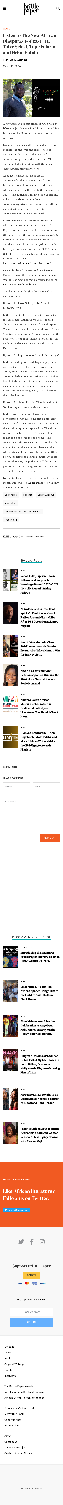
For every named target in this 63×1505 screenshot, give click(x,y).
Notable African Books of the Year (24, 1392)
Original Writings (14, 1364)
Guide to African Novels (18, 1453)
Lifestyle (9, 1346)
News (31, 948)
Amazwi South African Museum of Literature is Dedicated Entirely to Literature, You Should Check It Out (39, 708)
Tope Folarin (10, 519)
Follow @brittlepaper (17, 1210)
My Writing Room (14, 1414)
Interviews (10, 1375)
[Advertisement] (31, 893)
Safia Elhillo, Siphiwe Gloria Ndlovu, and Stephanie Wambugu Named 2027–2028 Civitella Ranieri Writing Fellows (39, 584)
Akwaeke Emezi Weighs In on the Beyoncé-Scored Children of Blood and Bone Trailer (40, 1098)
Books (8, 1358)
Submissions (12, 1425)
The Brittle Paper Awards (18, 1386)
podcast (27, 494)
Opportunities (12, 1419)
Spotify (7, 284)
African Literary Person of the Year (24, 1397)
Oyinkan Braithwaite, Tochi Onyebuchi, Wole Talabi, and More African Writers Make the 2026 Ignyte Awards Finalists (39, 741)
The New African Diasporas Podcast (23, 511)
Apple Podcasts (26, 284)
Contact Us (11, 1441)
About (7, 1435)
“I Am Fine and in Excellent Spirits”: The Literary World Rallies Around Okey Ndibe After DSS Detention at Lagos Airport (39, 617)
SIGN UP (31, 1322)
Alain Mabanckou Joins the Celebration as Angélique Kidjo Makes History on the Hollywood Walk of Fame (38, 1027)
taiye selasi (10, 503)
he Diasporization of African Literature (26, 263)
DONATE (31, 1275)
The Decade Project (15, 1447)
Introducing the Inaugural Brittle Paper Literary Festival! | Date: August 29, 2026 (40, 957)
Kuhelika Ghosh (13, 536)
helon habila (10, 494)
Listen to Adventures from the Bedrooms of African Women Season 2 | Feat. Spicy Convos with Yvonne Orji (40, 1135)
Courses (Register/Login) (19, 1408)
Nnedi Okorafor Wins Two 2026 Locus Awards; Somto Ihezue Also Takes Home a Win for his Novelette (40, 648)
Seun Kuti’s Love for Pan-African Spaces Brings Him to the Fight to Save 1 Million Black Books (39, 993)
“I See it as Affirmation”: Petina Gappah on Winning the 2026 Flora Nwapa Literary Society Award (40, 677)
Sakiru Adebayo (46, 494)
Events (24, 948)
